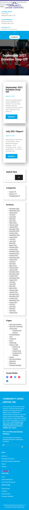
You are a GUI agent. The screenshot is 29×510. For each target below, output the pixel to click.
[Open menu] (14, 32)
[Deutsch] (17, 2)
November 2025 (14, 208)
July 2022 (12, 282)
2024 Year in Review (15, 324)
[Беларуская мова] (4, 2)
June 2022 (12, 284)
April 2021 (12, 310)
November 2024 (14, 231)
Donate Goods (17, 353)
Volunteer (15, 355)
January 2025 (13, 227)
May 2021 (12, 308)
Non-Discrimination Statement (10, 461)
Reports (11, 194)
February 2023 (13, 267)
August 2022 (13, 280)
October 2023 (13, 255)
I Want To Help (13, 345)
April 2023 (12, 263)
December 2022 (14, 272)
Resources (12, 363)
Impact (11, 357)
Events (11, 192)
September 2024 (14, 235)
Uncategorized (13, 196)
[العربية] (1, 2)
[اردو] (9, 4)
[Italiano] (20, 2)
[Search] (19, 177)
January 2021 (13, 312)
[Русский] (1, 4)
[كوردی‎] (22, 2)
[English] (12, 2)
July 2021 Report (14, 131)
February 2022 (13, 290)
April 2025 (12, 221)
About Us (4, 456)
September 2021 (14, 300)
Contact (3, 466)
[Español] (4, 4)
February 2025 (13, 225)
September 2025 (14, 210)
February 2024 (13, 247)
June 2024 (12, 241)
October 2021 (13, 298)
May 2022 (12, 286)
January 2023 (13, 270)
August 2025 (13, 212)
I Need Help (12, 343)
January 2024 (13, 249)
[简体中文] (8, 2)
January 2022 (13, 292)
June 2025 (12, 217)
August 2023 (13, 259)
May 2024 (12, 243)
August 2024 (13, 237)
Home (11, 341)
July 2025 (12, 214)
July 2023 (12, 261)
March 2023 (13, 265)
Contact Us (12, 338)
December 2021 (14, 294)
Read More (11, 116)
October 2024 (13, 233)
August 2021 (13, 302)
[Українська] (7, 4)
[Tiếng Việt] (12, 4)
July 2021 (12, 304)
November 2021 (14, 296)
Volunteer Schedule (15, 365)
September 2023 (14, 257)
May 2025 (12, 219)
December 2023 (14, 251)
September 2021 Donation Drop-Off (14, 89)
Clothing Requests (7, 479)
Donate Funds (17, 351)
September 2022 (14, 278)
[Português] (25, 2)
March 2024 (13, 245)
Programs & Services (7, 459)
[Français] (15, 2)
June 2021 (12, 306)
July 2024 (12, 239)
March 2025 (13, 223)
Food (3, 477)
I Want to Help (5, 485)
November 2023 (14, 253)
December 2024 (14, 229)
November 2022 (14, 274)
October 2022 (13, 276)
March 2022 (13, 288)
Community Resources (8, 482)
